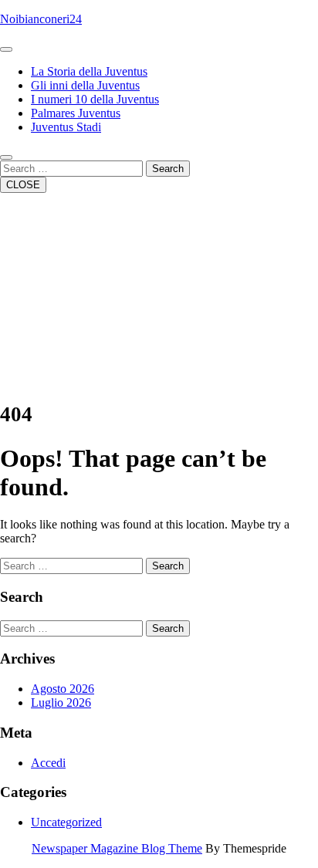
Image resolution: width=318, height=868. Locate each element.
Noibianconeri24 (41, 18)
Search (168, 168)
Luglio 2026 (61, 702)
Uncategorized (66, 822)
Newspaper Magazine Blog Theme (117, 848)
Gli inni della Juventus (85, 85)
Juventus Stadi (66, 126)
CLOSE (23, 185)
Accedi (48, 762)
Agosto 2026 (62, 688)
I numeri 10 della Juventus (95, 99)
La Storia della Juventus (89, 71)
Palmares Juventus (75, 113)
